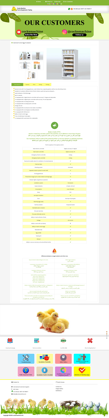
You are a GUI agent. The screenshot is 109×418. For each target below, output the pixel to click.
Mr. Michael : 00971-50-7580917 (20, 391)
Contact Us (58, 386)
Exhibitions (59, 390)
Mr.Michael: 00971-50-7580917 (82, 9)
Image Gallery (59, 388)
